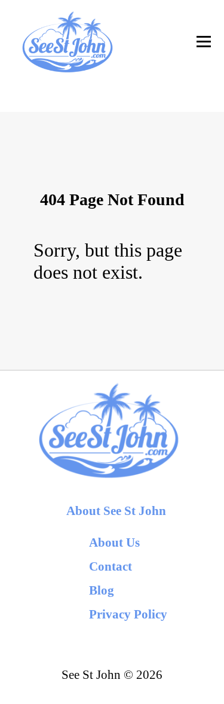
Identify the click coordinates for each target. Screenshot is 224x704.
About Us (114, 542)
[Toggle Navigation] (203, 41)
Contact (110, 566)
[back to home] (67, 41)
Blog (101, 590)
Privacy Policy (128, 614)
